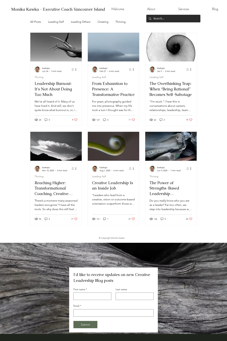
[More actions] (77, 69)
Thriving (120, 21)
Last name (121, 289)
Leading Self (56, 21)
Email (77, 305)
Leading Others (80, 21)
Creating (103, 21)
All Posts (35, 21)
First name (80, 289)
